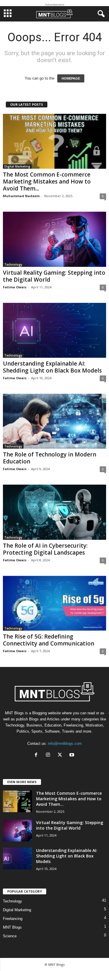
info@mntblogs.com (65, 743)
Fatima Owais (14, 287)
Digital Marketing (17, 166)
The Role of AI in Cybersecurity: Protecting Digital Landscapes (45, 549)
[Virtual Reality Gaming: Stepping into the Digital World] (54, 239)
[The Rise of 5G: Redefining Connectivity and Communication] (54, 603)
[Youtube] (72, 755)
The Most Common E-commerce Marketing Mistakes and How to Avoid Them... (47, 181)
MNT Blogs (12, 927)
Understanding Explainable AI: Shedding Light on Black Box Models (52, 367)
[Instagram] (49, 755)
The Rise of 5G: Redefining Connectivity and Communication (48, 640)
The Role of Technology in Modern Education (49, 458)
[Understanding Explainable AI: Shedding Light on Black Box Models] (54, 330)
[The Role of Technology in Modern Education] (54, 421)
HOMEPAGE (71, 78)
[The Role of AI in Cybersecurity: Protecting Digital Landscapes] (54, 512)
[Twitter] (61, 755)
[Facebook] (37, 755)
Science (10, 936)
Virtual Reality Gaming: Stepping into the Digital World (54, 276)
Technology (13, 264)
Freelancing (12, 918)
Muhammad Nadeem (21, 196)
